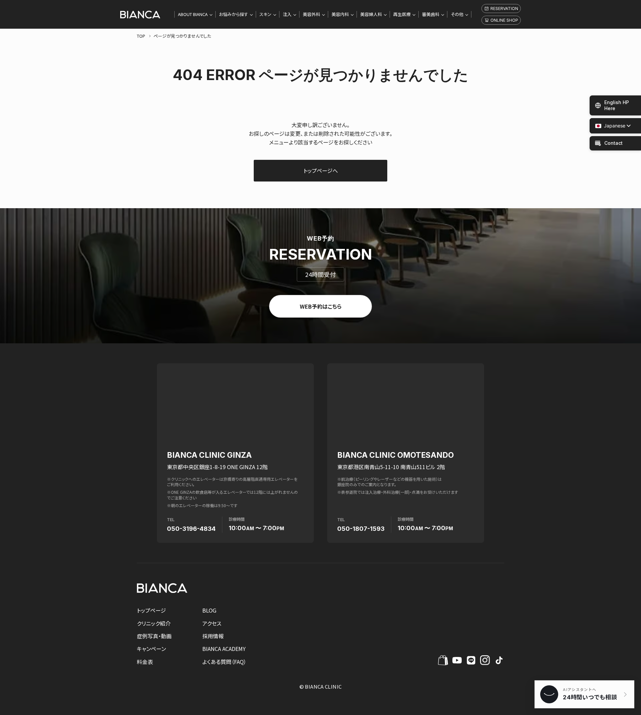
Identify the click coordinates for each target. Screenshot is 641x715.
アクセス (211, 623)
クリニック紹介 (154, 623)
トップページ (151, 610)
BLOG (209, 610)
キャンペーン (151, 648)
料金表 (145, 661)
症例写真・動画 (154, 636)
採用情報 (213, 636)
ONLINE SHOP (504, 20)
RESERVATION (504, 8)
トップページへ (320, 170)
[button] (610, 126)
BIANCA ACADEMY (224, 648)
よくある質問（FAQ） (224, 661)
